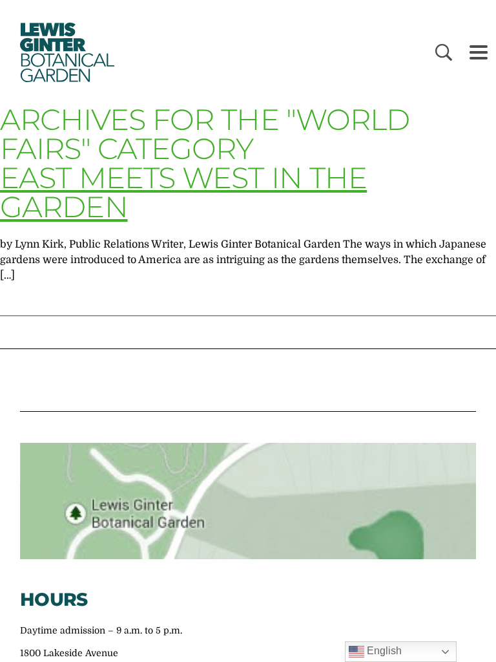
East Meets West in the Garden (183, 192)
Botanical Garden (64, 52)
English (383, 650)
